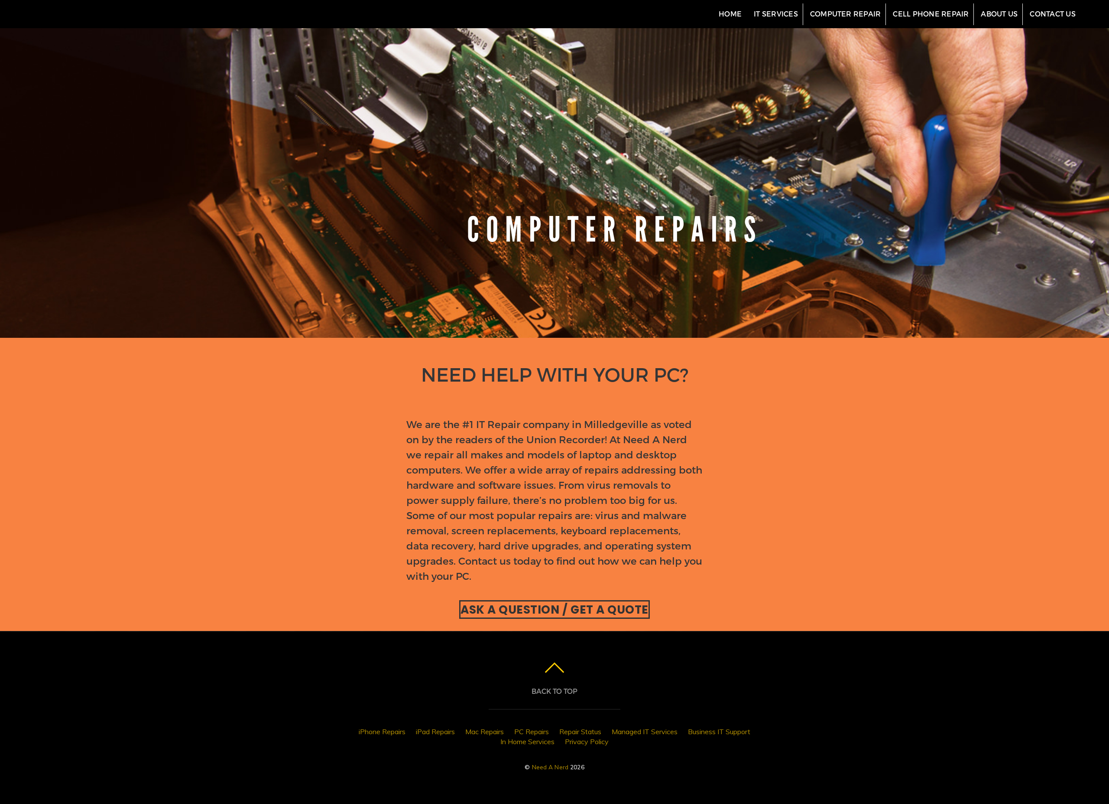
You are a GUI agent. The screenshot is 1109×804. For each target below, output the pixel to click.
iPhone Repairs (382, 731)
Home (730, 14)
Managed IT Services (645, 731)
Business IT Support (719, 731)
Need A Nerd (550, 767)
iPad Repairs (435, 731)
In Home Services (527, 741)
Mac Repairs (484, 731)
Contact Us (1052, 14)
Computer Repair (845, 14)
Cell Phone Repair (931, 14)
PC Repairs (531, 731)
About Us (999, 14)
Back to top (554, 691)
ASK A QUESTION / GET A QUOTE (554, 609)
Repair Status (580, 731)
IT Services (776, 14)
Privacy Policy (587, 741)
